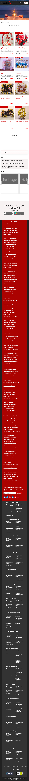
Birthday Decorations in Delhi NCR (11, 223)
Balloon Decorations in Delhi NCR (11, 230)
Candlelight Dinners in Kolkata (10, 281)
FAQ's (18, 766)
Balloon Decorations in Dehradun (11, 476)
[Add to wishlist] (21, 32)
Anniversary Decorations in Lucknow (11, 382)
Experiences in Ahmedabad (11, 336)
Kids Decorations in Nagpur (9, 457)
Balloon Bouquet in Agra (9, 308)
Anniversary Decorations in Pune (10, 300)
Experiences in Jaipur (9, 320)
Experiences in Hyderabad (10, 353)
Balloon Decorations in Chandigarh (11, 427)
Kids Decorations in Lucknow (10, 375)
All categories (6, 22)
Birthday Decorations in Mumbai (10, 256)
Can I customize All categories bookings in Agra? (13, 163)
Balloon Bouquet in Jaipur (9, 324)
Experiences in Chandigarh (10, 418)
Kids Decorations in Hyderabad (10, 359)
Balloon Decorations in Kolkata (10, 279)
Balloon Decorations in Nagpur (10, 460)
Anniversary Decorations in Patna (11, 415)
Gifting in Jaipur (7, 333)
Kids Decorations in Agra (9, 310)
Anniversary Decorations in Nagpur (11, 464)
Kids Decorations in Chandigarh (10, 425)
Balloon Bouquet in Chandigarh (10, 422)
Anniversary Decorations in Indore (11, 398)
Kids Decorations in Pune (9, 293)
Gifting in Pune (7, 298)
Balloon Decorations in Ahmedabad (11, 345)
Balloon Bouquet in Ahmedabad (10, 340)
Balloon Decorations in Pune (10, 296)
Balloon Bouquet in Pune (9, 291)
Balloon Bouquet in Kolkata (9, 275)
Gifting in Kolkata (7, 283)
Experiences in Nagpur (9, 451)
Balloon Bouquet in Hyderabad (10, 357)
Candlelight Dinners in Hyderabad (11, 363)
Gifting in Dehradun (8, 478)
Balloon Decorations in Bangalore (11, 246)
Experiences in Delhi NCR (10, 222)
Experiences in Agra (9, 304)
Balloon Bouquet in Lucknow (10, 373)
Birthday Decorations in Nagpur (10, 453)
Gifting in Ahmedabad (8, 347)
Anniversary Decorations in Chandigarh (12, 431)
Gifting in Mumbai (7, 267)
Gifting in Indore (7, 396)
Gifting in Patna (7, 412)
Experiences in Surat (9, 435)
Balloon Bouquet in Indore (9, 390)
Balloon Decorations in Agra (9, 312)
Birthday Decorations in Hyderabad (11, 355)
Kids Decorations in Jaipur (9, 326)
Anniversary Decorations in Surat (10, 447)
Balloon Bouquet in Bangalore (10, 242)
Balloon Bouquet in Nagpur (9, 455)
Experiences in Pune (9, 287)
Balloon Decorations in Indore (10, 394)
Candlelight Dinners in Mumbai (10, 265)
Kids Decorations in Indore (9, 392)
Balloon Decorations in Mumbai (10, 263)
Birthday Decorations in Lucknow (11, 371)
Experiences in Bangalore (10, 238)
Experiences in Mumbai (10, 254)
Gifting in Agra (7, 314)
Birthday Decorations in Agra (10, 305)
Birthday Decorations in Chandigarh (11, 420)
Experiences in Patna (9, 402)
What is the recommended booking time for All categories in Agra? (13, 167)
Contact (9, 766)
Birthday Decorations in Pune (10, 289)
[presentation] (1, 182)
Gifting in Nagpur (7, 462)
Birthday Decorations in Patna (10, 404)
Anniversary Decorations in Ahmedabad (12, 349)
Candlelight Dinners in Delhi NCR (11, 232)
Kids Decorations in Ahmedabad (10, 343)
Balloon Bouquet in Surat (9, 439)
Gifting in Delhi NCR (8, 234)
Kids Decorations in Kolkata (9, 277)
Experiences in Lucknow (10, 369)
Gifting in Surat (7, 445)
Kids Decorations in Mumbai (10, 261)
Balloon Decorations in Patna (10, 410)
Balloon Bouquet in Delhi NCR (10, 226)
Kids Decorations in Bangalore (10, 244)
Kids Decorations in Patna (9, 408)
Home (2, 22)
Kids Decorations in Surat (9, 441)
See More (14, 135)
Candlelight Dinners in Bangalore (10, 248)
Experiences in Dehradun (10, 468)
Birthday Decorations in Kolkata (10, 273)
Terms (26, 766)
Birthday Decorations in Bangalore (11, 240)
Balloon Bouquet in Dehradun (10, 472)
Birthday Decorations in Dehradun (11, 470)
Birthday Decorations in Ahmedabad (11, 338)
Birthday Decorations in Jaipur (10, 322)
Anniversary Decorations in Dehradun (11, 480)
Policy (22, 766)
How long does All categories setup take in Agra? (13, 160)
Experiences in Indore (9, 386)
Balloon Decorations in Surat (10, 443)
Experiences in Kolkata (9, 271)
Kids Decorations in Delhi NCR (10, 228)
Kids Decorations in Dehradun (10, 474)
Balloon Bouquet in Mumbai (9, 258)
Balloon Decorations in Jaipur (10, 328)
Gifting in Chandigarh (8, 429)
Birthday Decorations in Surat (10, 437)
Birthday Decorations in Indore (10, 387)
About (5, 766)
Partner (13, 766)
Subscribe (19, 493)
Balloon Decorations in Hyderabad (11, 361)
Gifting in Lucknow (7, 380)
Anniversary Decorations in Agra (10, 316)
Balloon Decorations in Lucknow (10, 378)
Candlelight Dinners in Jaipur (10, 330)
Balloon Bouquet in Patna (9, 406)
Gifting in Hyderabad (8, 365)
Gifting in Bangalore (8, 251)
